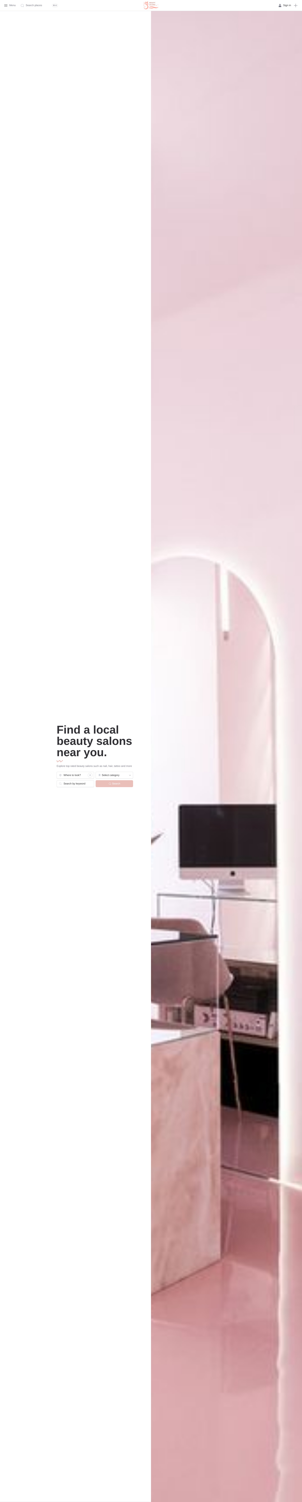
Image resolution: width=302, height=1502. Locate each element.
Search (116, 783)
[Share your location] (90, 775)
